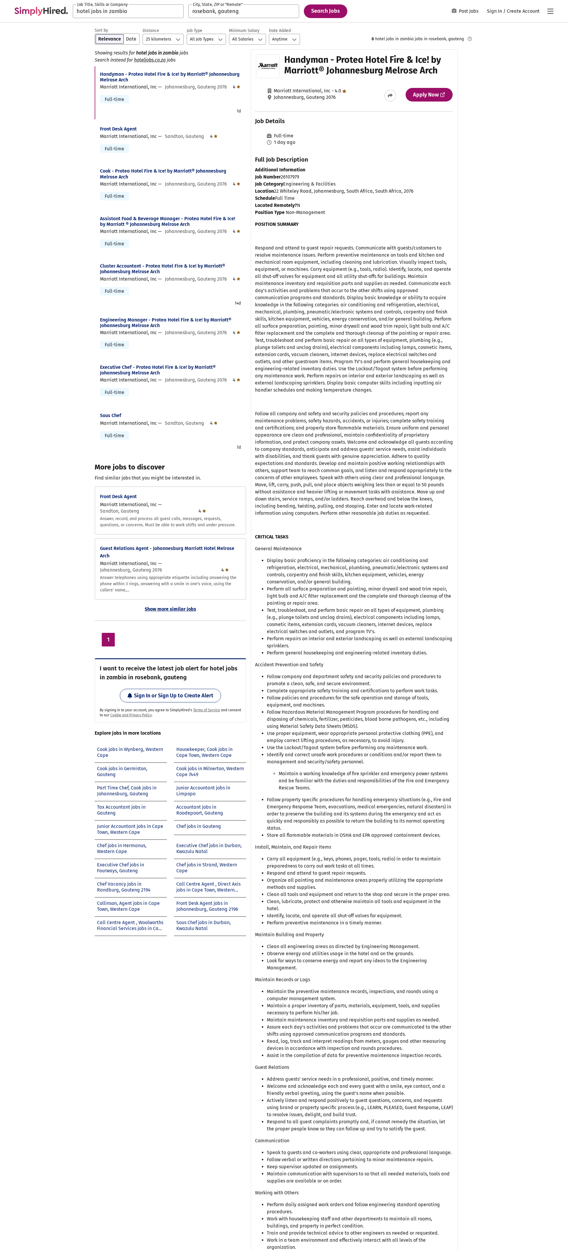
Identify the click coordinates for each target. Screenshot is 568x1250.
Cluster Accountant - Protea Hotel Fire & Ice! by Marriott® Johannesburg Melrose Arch (162, 268)
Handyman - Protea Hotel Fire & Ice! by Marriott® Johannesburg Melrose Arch (170, 77)
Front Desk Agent (118, 129)
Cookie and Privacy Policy (131, 715)
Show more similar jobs (170, 609)
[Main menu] (550, 11)
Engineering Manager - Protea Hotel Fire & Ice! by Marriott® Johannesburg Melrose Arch (165, 322)
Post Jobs (468, 11)
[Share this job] (390, 96)
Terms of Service (206, 710)
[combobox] (128, 11)
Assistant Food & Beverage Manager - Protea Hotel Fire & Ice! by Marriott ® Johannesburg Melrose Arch (167, 221)
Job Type (194, 30)
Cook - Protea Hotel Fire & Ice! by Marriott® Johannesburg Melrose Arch (163, 173)
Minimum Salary (244, 30)
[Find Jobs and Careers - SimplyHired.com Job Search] (41, 11)
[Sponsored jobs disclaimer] (469, 38)
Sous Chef (110, 415)
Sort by (101, 30)
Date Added (280, 30)
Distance (151, 30)
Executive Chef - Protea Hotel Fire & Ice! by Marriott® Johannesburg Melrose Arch (158, 370)
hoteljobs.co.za (150, 60)
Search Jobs (325, 11)
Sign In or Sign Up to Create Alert (173, 695)
